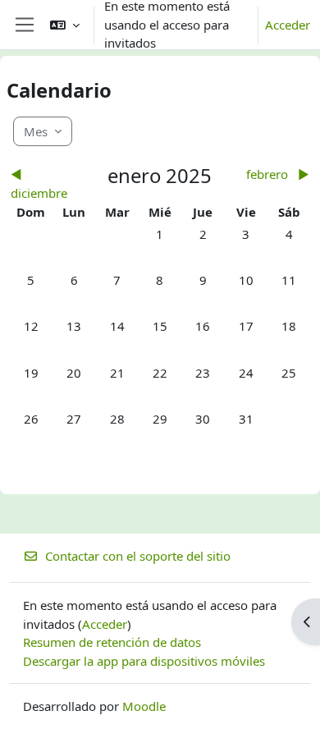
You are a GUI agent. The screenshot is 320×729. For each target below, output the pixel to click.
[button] (64, 24)
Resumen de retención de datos (112, 642)
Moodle (144, 706)
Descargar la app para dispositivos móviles (144, 661)
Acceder (287, 24)
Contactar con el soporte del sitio (138, 556)
